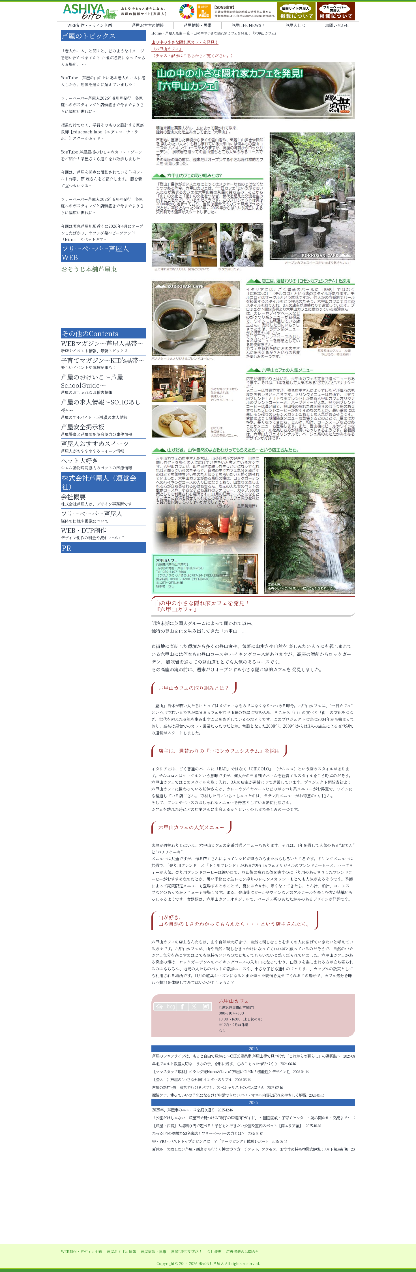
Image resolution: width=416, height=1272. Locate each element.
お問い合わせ (337, 25)
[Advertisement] (208, 1198)
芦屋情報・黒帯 (197, 25)
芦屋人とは (295, 25)
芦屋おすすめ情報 (148, 25)
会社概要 (214, 1251)
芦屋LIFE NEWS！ (248, 25)
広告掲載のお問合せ (242, 1251)
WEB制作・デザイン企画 (89, 25)
